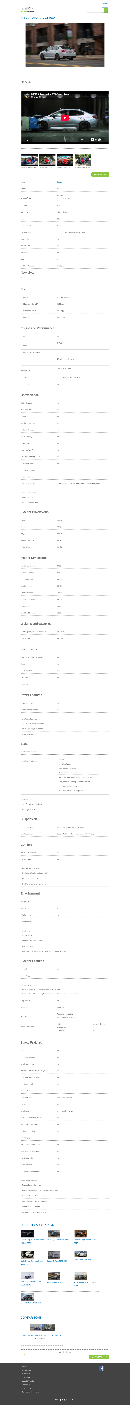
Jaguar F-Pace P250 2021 (57, 1261)
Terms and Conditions (30, 1392)
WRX (58, 189)
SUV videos (26, 1377)
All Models (26, 1374)
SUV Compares (99, 1356)
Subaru (59, 182)
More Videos (100, 174)
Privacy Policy (27, 1388)
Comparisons (27, 1370)
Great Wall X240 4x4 (82, 1259)
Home (24, 1366)
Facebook (102, 1368)
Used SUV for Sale (28, 1381)
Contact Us (26, 1384)
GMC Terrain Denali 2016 (31, 1303)
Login (105, 3)
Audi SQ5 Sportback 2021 (58, 1239)
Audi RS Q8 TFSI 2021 (56, 1282)
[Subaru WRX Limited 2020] (65, 45)
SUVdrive (29, 10)
